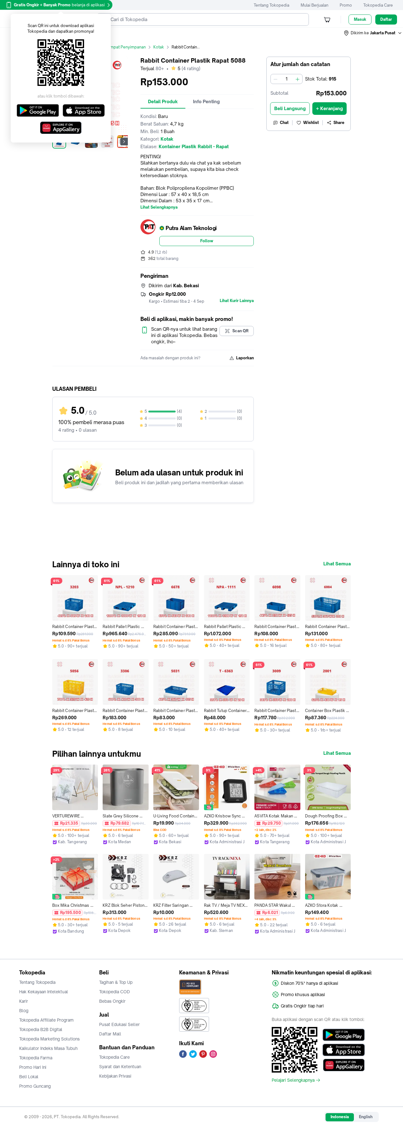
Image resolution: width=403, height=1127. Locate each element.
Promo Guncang (35, 1086)
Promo (346, 5)
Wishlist (311, 122)
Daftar (386, 19)
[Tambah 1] (297, 79)
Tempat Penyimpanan (126, 47)
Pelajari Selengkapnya (293, 1080)
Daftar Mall (110, 1033)
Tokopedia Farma (35, 1057)
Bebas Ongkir (112, 1001)
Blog (23, 1010)
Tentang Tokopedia (271, 5)
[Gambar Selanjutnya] (124, 141)
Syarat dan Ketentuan (120, 1066)
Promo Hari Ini (32, 1067)
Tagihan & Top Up (116, 982)
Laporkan (245, 358)
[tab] (162, 102)
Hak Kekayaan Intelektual (43, 991)
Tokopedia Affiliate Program (46, 1020)
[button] (373, 33)
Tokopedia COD (114, 991)
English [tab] (365, 1116)
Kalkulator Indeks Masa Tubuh (48, 1048)
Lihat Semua (337, 563)
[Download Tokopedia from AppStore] (343, 1050)
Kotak (158, 47)
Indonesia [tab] (340, 1116)
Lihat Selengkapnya (159, 207)
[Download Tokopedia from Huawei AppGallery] (343, 1065)
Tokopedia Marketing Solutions (49, 1038)
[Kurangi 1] (275, 79)
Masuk (360, 19)
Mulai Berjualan (314, 5)
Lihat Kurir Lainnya (237, 301)
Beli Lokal (28, 1076)
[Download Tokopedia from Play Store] (343, 1035)
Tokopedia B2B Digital (40, 1029)
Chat (284, 122)
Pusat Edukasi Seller (119, 1024)
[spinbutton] (286, 79)
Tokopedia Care (378, 5)
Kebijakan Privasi (115, 1076)
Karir (23, 1001)
